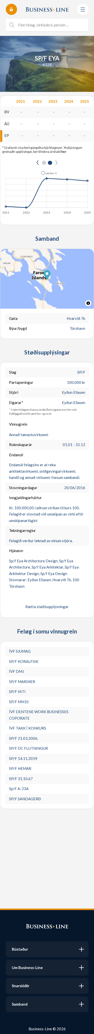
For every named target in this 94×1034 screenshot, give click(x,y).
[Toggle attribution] (88, 303)
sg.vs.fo (46, 413)
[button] (49, 173)
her (63, 152)
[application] (47, 191)
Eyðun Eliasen (73, 392)
